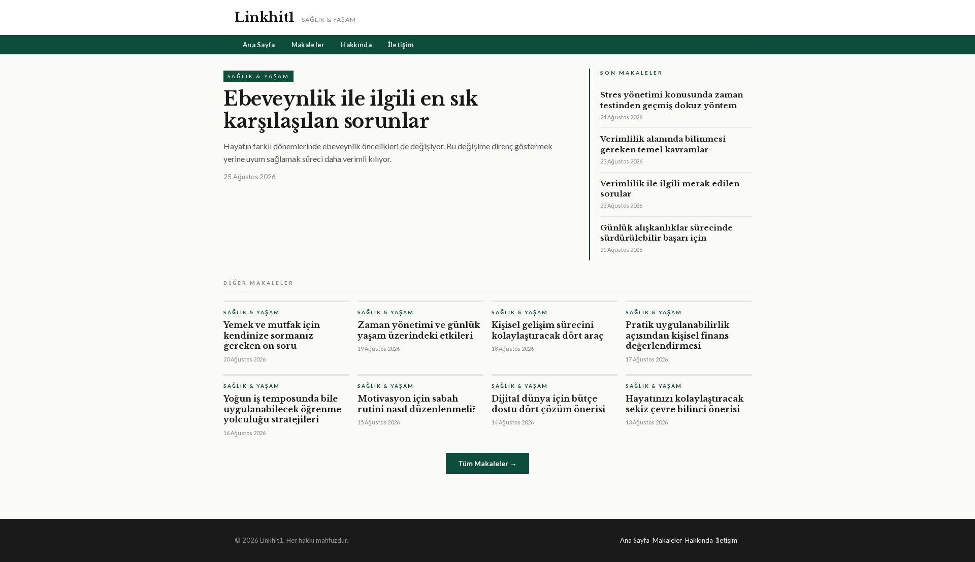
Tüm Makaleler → (487, 463)
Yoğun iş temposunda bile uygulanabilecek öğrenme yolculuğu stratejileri (282, 409)
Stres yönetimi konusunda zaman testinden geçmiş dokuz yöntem (671, 100)
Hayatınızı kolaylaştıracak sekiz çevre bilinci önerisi (684, 403)
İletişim (400, 45)
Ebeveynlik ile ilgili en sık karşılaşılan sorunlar (350, 110)
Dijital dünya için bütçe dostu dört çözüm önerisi (548, 403)
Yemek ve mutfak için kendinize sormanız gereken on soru (271, 335)
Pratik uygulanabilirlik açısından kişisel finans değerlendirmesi (677, 335)
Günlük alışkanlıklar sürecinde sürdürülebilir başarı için (666, 233)
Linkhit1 (265, 17)
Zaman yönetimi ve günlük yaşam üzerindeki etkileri (419, 330)
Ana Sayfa (259, 45)
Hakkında (356, 45)
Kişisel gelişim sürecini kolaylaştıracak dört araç (548, 330)
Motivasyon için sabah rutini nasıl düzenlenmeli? (417, 403)
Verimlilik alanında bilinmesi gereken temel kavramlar (663, 144)
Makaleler (308, 45)
